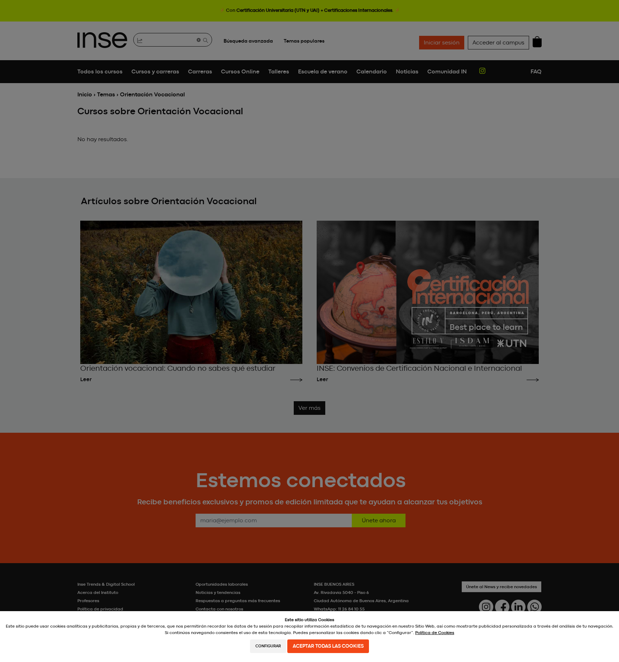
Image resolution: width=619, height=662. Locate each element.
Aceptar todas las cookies (328, 646)
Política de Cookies (434, 632)
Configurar (268, 646)
